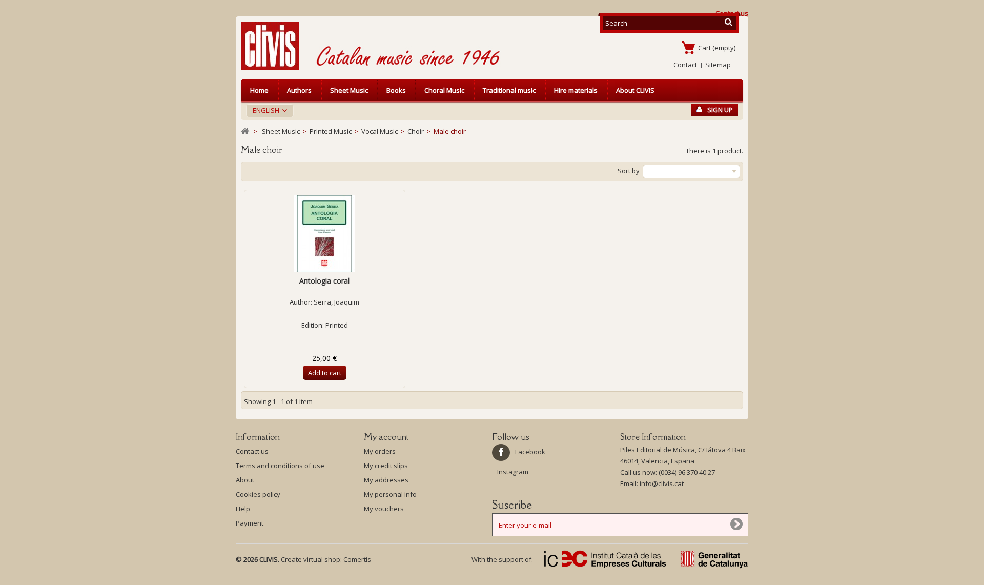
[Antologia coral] (324, 233)
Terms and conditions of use (280, 465)
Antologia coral (324, 281)
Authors (299, 90)
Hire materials (576, 90)
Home (259, 90)
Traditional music (509, 90)
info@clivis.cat (662, 483)
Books (396, 90)
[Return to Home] (245, 131)
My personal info (390, 494)
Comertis (357, 559)
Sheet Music (349, 90)
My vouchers (384, 508)
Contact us (252, 451)
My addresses (386, 480)
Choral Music (444, 90)
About (245, 480)
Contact (685, 64)
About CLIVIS (635, 90)
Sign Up (720, 109)
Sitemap (718, 64)
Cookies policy (258, 494)
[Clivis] (274, 46)
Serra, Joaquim (336, 302)
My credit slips (386, 465)
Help (243, 508)
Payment (249, 523)
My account (386, 436)
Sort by (629, 170)
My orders (380, 451)
